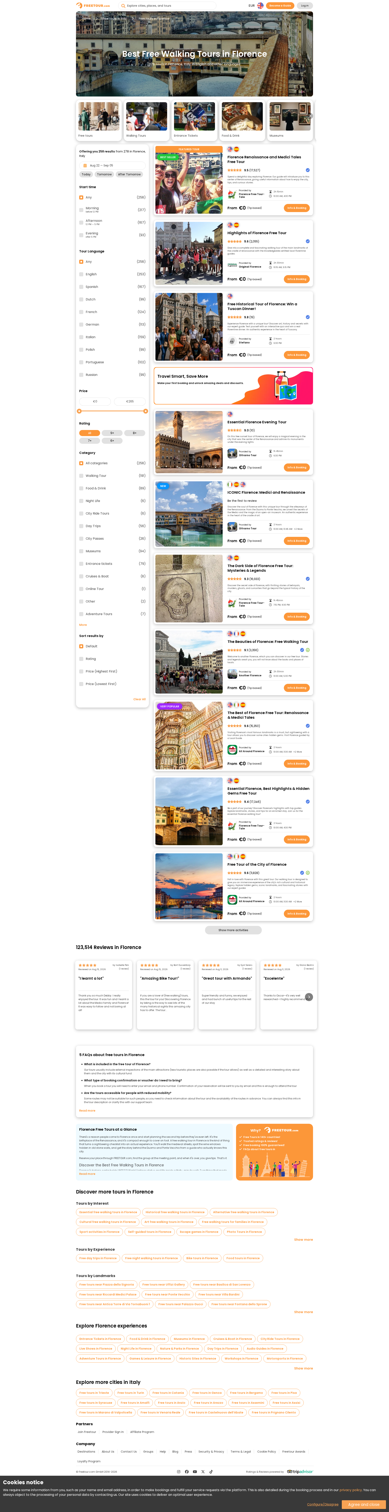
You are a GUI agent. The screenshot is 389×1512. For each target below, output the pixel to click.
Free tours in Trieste (94, 1393)
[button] (99, 120)
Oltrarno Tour (247, 455)
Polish (116, 350)
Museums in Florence (189, 1339)
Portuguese (116, 362)
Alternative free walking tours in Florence (243, 1212)
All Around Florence (251, 751)
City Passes (116, 539)
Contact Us (129, 1452)
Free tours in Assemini (248, 1403)
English (116, 274)
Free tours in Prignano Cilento (274, 1412)
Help (163, 1452)
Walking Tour (116, 476)
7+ (90, 441)
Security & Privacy (211, 1452)
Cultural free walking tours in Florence (107, 1222)
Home (86, 19)
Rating (91, 659)
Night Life (116, 501)
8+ (135, 433)
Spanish (116, 287)
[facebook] (186, 1471)
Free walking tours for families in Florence (233, 1222)
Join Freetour (87, 1432)
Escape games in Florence (199, 1232)
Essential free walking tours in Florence (108, 1212)
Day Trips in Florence (222, 1349)
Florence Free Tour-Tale (251, 196)
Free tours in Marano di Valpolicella (105, 1412)
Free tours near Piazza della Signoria (106, 1285)
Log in (305, 5)
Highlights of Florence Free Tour (257, 233)
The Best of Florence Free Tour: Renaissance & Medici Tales (268, 715)
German (116, 325)
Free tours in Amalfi (135, 1403)
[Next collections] (310, 116)
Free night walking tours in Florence (151, 1258)
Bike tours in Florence (202, 1258)
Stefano (244, 342)
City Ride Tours (116, 514)
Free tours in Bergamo (246, 1393)
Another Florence (250, 675)
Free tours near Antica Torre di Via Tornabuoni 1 (114, 1304)
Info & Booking (296, 208)
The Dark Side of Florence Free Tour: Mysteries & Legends (260, 568)
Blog (175, 1452)
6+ (112, 441)
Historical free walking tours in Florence (175, 1212)
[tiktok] (211, 1471)
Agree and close (363, 1504)
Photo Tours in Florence (244, 1232)
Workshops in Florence (241, 1359)
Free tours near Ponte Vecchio (167, 1294)
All (89, 433)
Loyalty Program (89, 1461)
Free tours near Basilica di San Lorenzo (222, 1285)
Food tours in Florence (243, 1258)
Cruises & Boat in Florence (232, 1339)
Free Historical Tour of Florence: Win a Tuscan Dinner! (262, 306)
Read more (87, 1111)
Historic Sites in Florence (198, 1359)
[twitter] (203, 1471)
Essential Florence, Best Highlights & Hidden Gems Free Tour (269, 791)
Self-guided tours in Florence (149, 1232)
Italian (116, 337)
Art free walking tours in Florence (168, 1222)
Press (188, 1452)
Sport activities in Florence (99, 1232)
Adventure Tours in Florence (100, 1359)
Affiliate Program (142, 1432)
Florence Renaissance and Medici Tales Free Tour (264, 159)
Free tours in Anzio (171, 1403)
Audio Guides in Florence (265, 1349)
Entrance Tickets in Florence (100, 1339)
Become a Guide (280, 5)
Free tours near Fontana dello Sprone (239, 1304)
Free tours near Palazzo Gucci (180, 1304)
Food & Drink (116, 488)
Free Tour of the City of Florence (257, 864)
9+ (112, 433)
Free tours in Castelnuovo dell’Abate (216, 1412)
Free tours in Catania (168, 1393)
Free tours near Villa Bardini (219, 1294)
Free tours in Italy (115, 19)
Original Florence (250, 266)
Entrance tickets (116, 564)
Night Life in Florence (136, 1349)
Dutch (116, 299)
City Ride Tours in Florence (280, 1339)
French (116, 312)
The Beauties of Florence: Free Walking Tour (268, 641)
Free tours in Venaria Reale (160, 1412)
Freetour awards (293, 1452)
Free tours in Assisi (286, 1403)
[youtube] (194, 1471)
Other (116, 601)
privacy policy (351, 1490)
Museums (116, 551)
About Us (108, 1452)
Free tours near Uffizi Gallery (163, 1285)
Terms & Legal (241, 1452)
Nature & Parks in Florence (179, 1349)
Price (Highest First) (101, 671)
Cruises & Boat (116, 576)
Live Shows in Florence (95, 1349)
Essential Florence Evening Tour (257, 422)
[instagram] (178, 1471)
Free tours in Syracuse (95, 1403)
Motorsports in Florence (285, 1359)
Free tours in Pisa (284, 1393)
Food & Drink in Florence (147, 1339)
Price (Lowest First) (101, 684)
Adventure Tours (116, 614)
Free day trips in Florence (98, 1258)
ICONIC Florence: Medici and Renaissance (266, 492)
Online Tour (116, 589)
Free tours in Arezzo (208, 1403)
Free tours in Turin (131, 1393)
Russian (116, 375)
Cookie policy (266, 1452)
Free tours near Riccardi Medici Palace (108, 1294)
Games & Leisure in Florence (150, 1359)
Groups (148, 1452)
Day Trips (116, 526)
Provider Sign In (113, 1432)
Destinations (86, 1452)
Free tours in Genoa (207, 1393)
